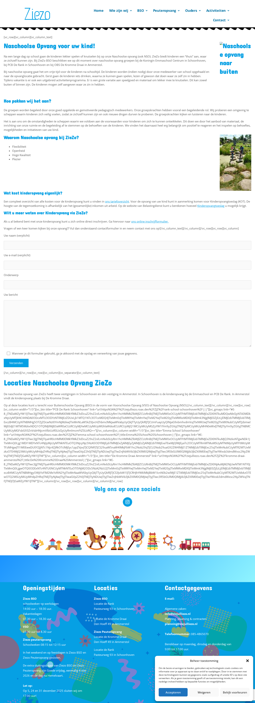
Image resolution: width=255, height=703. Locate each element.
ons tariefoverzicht (117, 201)
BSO (140, 10)
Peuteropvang (164, 10)
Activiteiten (216, 10)
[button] (247, 661)
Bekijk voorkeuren (235, 692)
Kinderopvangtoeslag (210, 206)
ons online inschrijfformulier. (150, 221)
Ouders (191, 10)
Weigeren (204, 692)
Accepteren (173, 692)
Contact (219, 20)
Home (99, 10)
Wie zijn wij (118, 10)
